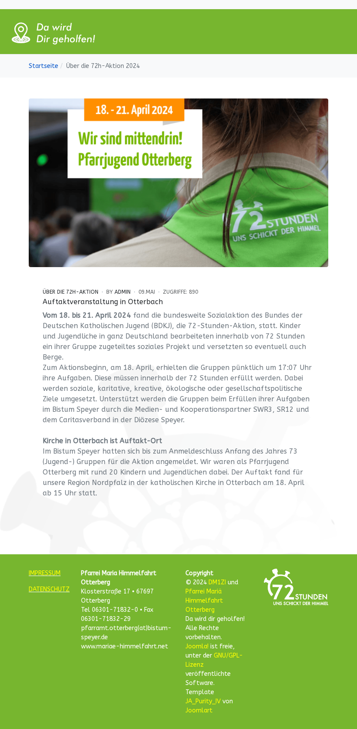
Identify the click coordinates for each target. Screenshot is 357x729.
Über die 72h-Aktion (70, 292)
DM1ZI (217, 582)
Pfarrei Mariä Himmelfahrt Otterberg (204, 601)
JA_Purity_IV (203, 701)
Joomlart (198, 710)
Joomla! (197, 646)
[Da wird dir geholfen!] (52, 31)
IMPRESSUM (45, 573)
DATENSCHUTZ (49, 589)
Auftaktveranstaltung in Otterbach (103, 302)
